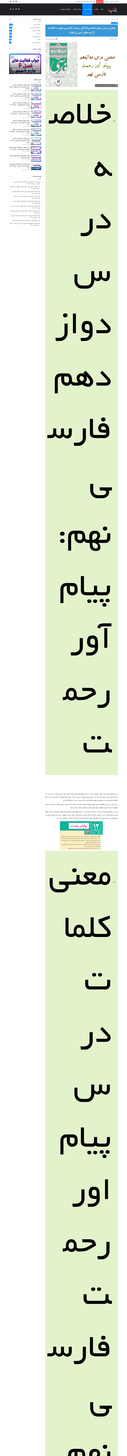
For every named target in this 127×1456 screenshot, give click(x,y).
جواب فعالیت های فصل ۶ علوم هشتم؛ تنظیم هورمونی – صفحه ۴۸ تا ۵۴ (20, 105)
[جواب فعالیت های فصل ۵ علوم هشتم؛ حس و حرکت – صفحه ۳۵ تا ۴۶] (36, 114)
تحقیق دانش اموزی (65, 9)
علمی (39, 39)
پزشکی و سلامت (77, 9)
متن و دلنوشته (36, 36)
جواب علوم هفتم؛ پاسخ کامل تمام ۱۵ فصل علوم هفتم (26, 221)
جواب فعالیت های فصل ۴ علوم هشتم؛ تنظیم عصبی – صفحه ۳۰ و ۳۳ (20, 122)
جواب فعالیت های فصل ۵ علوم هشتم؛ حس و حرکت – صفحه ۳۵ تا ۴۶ (20, 114)
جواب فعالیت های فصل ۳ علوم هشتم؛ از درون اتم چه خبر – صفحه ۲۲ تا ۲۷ (19, 131)
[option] (24, 64)
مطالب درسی (88, 9)
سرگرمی (96, 9)
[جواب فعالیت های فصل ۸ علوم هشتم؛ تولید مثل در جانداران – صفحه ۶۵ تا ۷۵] (36, 87)
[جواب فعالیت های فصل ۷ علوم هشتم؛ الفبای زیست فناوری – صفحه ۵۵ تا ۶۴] (36, 96)
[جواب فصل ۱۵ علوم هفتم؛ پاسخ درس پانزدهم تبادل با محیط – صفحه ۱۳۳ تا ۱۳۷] (36, 166)
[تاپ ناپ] (112, 9)
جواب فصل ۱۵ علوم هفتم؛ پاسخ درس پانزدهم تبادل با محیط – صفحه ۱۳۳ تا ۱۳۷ (19, 166)
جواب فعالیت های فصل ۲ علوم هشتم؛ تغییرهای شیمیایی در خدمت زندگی (20, 140)
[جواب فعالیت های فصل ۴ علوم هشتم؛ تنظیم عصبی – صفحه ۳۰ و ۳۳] (36, 123)
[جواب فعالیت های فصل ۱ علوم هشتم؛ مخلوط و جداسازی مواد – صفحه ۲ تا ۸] (36, 150)
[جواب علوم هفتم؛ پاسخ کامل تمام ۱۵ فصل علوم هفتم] (36, 158)
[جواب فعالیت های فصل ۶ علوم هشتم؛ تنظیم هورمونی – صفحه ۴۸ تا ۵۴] (36, 105)
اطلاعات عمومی (36, 31)
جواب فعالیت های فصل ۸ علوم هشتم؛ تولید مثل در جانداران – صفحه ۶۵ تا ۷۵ (20, 87)
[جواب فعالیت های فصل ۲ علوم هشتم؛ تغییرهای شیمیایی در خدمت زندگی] (36, 141)
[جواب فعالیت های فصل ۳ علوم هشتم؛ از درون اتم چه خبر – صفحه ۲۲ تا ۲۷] (36, 132)
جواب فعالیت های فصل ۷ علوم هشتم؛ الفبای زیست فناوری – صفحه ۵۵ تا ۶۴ (20, 96)
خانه (102, 9)
